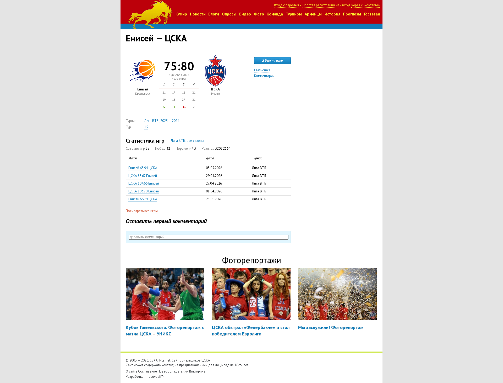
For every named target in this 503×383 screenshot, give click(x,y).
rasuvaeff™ (156, 376)
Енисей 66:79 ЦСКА (142, 199)
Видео (245, 14)
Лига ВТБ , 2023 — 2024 (161, 120)
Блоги (213, 14)
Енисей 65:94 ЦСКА (142, 168)
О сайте (131, 371)
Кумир (181, 14)
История (332, 14)
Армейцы (313, 14)
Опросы (229, 14)
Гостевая (372, 14)
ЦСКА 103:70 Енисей (143, 191)
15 (146, 127)
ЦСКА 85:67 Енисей (142, 176)
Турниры (294, 14)
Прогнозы (352, 14)
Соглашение (147, 371)
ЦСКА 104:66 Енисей (143, 183)
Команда (275, 14)
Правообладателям (173, 371)
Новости (198, 14)
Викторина (197, 371)
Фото (259, 14)
